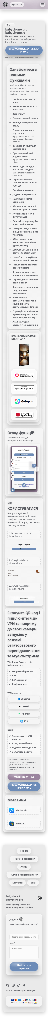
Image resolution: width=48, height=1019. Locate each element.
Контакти (17, 882)
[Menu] (42, 5)
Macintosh (21, 810)
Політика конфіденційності (24, 874)
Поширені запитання (24, 858)
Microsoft (20, 823)
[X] (23, 985)
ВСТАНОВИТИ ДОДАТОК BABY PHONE (24, 50)
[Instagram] (13, 985)
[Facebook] (7, 985)
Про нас (24, 850)
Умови (24, 866)
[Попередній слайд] (11, 469)
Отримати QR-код (24, 776)
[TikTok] (18, 985)
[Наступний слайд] (36, 469)
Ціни (32, 882)
